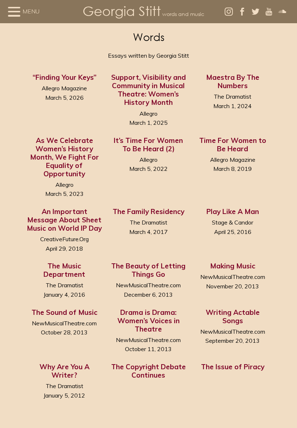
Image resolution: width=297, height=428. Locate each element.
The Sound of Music (64, 312)
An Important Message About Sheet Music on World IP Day (64, 219)
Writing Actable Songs (233, 316)
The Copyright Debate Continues (148, 370)
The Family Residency (148, 211)
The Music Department (64, 270)
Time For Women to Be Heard (232, 144)
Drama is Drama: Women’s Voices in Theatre (148, 320)
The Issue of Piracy (232, 366)
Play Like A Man (232, 211)
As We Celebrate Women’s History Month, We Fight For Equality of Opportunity (64, 157)
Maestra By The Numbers (232, 81)
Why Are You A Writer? (64, 370)
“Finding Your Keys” (64, 77)
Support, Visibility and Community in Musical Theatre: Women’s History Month (148, 90)
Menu (30, 11)
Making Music (232, 266)
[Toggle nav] (14, 11)
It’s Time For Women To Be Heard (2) (148, 144)
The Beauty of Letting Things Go (148, 270)
